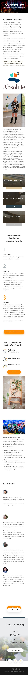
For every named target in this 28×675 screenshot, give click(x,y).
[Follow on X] (15, 661)
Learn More (14, 372)
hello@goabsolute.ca (15, 642)
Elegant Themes (14, 671)
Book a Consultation (14, 331)
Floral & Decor (14, 358)
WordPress (14, 673)
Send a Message (15, 650)
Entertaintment (14, 365)
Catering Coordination (13, 351)
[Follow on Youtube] (21, 661)
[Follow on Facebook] (10, 661)
